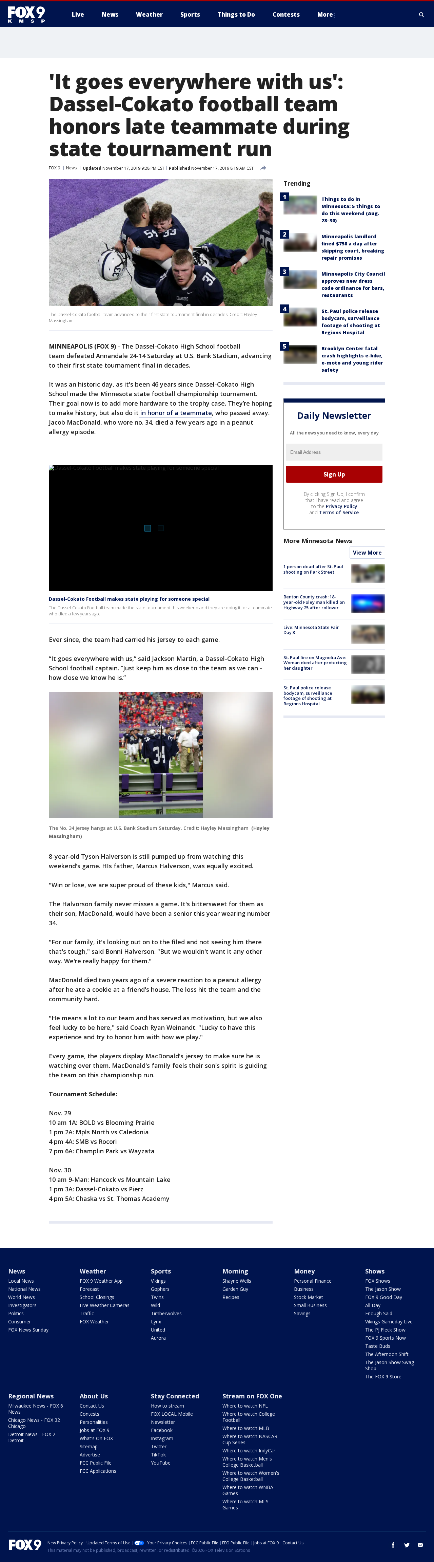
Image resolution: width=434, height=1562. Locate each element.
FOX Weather (94, 1321)
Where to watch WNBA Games (247, 1490)
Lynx (156, 1321)
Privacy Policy (341, 506)
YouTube (161, 1462)
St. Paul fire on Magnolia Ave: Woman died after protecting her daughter (315, 662)
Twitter (158, 1446)
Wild (155, 1305)
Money (304, 1271)
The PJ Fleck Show (385, 1329)
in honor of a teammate (175, 413)
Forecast (89, 1289)
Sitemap (89, 1446)
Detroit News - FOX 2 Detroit (31, 1437)
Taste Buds (377, 1346)
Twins (157, 1297)
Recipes (230, 1297)
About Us (94, 1396)
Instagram (162, 1438)
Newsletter (163, 1422)
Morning (235, 1271)
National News (24, 1289)
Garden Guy (235, 1289)
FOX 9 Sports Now (385, 1338)
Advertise (90, 1454)
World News (21, 1297)
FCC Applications (98, 1471)
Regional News (31, 1396)
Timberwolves (166, 1313)
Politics (16, 1313)
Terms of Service (339, 512)
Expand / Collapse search (422, 15)
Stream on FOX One (252, 1396)
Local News (21, 1281)
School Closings (97, 1297)
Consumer (19, 1321)
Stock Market (308, 1297)
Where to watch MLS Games (245, 1504)
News (71, 168)
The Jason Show (383, 1289)
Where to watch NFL (245, 1405)
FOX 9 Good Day (383, 1297)
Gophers (160, 1289)
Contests (89, 1414)
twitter (406, 1545)
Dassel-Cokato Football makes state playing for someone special (129, 599)
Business (304, 1289)
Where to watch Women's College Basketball (250, 1476)
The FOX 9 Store (383, 1376)
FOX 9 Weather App (101, 1281)
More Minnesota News (317, 541)
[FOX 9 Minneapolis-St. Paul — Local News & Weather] (30, 14)
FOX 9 (54, 168)
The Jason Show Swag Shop (389, 1365)
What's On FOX (96, 1438)
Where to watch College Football (248, 1417)
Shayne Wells (236, 1281)
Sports (161, 1271)
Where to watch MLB (245, 1428)
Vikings (158, 1281)
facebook (393, 1545)
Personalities (94, 1422)
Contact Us (92, 1405)
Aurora (158, 1338)
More (325, 14)
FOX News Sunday (28, 1329)
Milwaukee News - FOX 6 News (35, 1408)
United (158, 1329)
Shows (374, 1271)
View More (367, 552)
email (420, 1545)
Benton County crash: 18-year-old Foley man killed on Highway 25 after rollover (314, 602)
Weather (93, 1271)
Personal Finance (313, 1281)
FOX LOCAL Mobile (172, 1414)
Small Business (310, 1305)
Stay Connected (175, 1396)
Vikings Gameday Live (389, 1321)
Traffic (87, 1313)
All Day (372, 1305)
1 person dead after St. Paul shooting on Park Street (313, 569)
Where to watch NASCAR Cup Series (249, 1439)
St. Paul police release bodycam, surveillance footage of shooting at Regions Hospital (307, 696)
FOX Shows (377, 1281)
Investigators (22, 1305)
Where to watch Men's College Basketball (247, 1461)
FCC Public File (96, 1462)
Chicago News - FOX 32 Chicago (34, 1423)
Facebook (162, 1430)
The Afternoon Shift (387, 1354)
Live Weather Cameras (105, 1305)
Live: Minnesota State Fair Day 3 (311, 629)
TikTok (158, 1454)
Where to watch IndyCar (248, 1450)
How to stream (167, 1405)
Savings (302, 1313)
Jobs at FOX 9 (95, 1430)
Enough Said (378, 1313)
